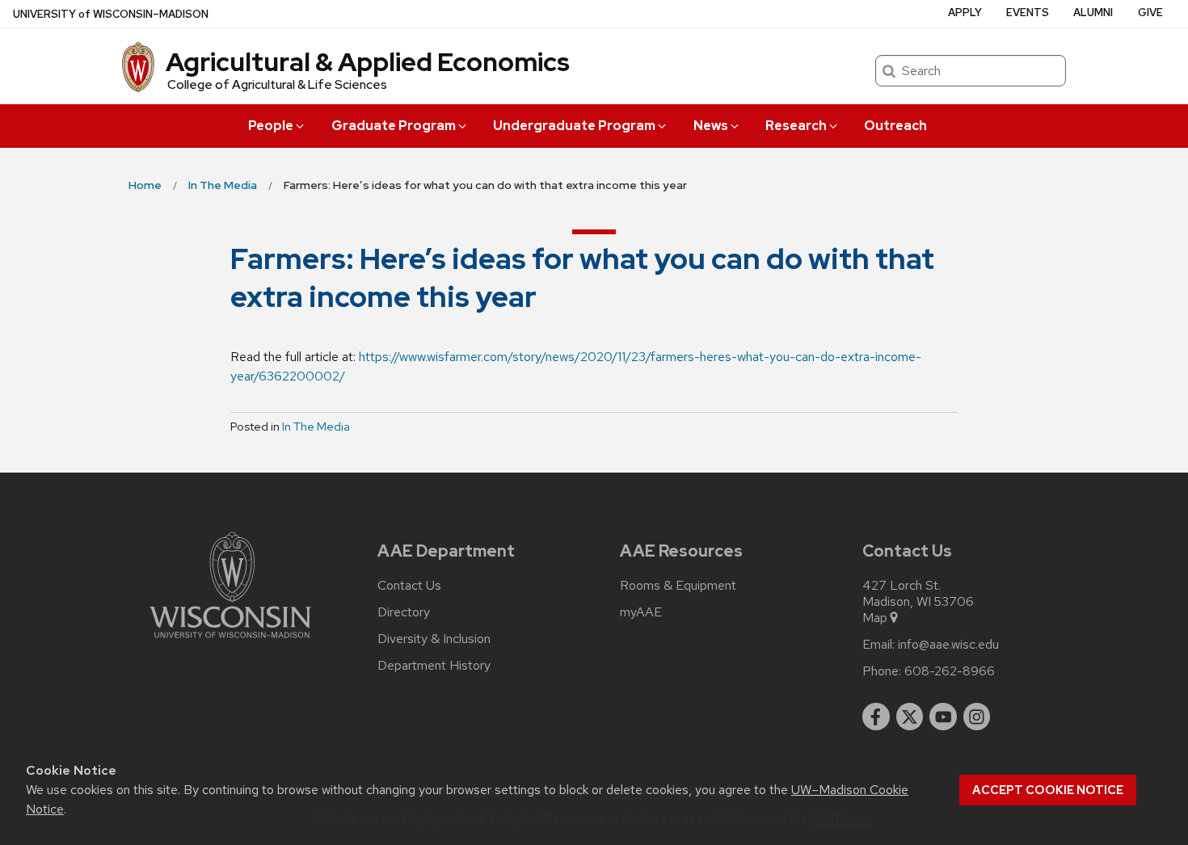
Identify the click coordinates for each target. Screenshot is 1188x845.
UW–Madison (111, 14)
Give (1150, 12)
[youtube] (943, 716)
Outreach (895, 125)
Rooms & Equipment (678, 586)
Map (874, 618)
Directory (403, 612)
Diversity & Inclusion (434, 639)
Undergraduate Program (574, 125)
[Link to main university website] (230, 641)
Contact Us (409, 586)
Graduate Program (393, 125)
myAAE (641, 612)
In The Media (316, 426)
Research (796, 125)
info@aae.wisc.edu (948, 645)
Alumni (1093, 12)
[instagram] (977, 716)
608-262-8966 (949, 671)
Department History (434, 666)
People (270, 125)
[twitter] (910, 716)
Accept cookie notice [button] (1047, 790)
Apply (965, 12)
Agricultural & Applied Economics (368, 61)
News (710, 125)
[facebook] (876, 716)
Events (1027, 12)
